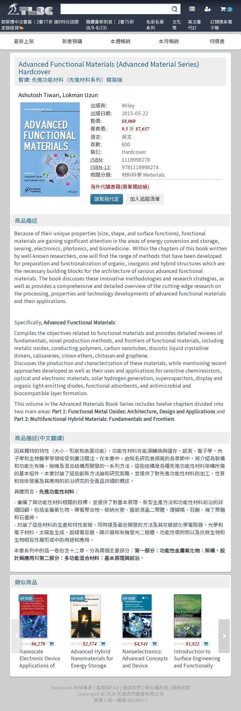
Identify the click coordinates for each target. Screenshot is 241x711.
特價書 (217, 41)
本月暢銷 (169, 41)
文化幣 (176, 24)
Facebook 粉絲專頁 (72, 687)
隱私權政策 (156, 687)
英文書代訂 (194, 24)
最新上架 (24, 41)
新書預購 (72, 41)
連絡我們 (131, 687)
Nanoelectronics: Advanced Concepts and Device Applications (145, 661)
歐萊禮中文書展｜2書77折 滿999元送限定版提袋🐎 (40, 24)
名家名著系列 (155, 24)
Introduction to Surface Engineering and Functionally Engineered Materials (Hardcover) (197, 668)
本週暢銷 (120, 41)
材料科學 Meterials (143, 174)
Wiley (128, 105)
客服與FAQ (107, 687)
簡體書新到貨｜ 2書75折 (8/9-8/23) (110, 24)
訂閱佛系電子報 (221, 24)
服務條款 (181, 687)
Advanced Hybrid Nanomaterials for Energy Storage (92, 658)
